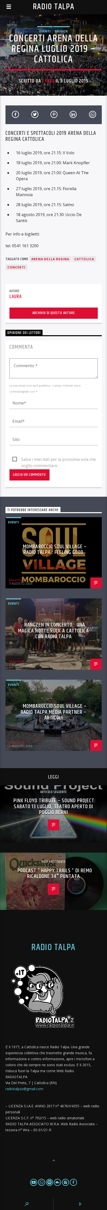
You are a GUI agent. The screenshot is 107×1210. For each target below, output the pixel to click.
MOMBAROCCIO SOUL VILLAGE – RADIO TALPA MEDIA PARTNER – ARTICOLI (54, 712)
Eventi (45, 31)
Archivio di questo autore (53, 313)
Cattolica (84, 259)
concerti (16, 267)
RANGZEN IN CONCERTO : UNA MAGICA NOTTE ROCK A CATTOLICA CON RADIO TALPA (53, 631)
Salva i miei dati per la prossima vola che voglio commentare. (58, 460)
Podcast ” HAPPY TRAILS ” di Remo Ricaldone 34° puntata (54, 873)
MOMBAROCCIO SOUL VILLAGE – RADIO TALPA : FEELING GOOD (55, 549)
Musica (61, 31)
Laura (48, 81)
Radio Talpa (53, 6)
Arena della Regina (50, 259)
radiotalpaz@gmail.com (24, 1088)
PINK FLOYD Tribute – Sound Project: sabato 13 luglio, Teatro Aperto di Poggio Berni (54, 806)
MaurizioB (16, 580)
